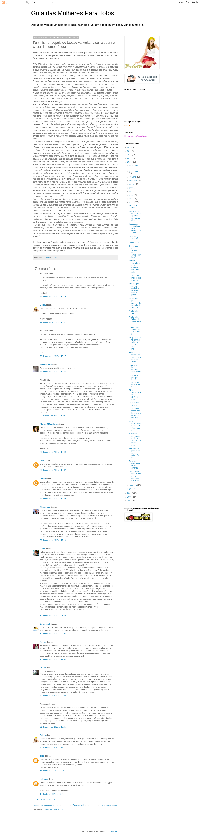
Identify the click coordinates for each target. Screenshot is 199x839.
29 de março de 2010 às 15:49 (53, 452)
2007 (129, 500)
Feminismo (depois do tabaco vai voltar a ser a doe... (135, 228)
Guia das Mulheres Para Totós (72, 13)
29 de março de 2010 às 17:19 (53, 540)
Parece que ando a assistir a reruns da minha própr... (134, 289)
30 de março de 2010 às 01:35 (53, 616)
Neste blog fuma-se (133, 237)
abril (131, 199)
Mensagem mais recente (44, 805)
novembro (133, 171)
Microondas (45, 507)
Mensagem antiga (109, 805)
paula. (42, 548)
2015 (129, 147)
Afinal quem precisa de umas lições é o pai (134, 453)
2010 (129, 162)
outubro (132, 177)
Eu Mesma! (45, 624)
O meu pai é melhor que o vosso (135, 277)
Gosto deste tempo (134, 404)
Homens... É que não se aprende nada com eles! (135, 216)
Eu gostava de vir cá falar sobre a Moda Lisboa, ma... (135, 343)
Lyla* (42, 460)
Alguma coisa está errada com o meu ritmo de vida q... (135, 357)
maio (131, 195)
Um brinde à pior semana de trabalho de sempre (135, 303)
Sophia (43, 478)
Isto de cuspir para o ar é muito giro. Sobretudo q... (135, 425)
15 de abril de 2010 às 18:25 (52, 794)
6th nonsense (46, 364)
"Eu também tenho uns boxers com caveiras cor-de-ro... (135, 413)
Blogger (114, 831)
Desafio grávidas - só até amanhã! (134, 464)
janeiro (132, 489)
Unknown (44, 779)
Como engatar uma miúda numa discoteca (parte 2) (135, 476)
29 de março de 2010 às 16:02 (53, 470)
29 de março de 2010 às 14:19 (53, 296)
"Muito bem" (134, 242)
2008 (129, 497)
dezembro (133, 165)
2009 (129, 493)
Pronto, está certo (134, 206)
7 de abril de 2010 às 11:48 (51, 748)
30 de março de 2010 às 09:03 (53, 634)
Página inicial (78, 805)
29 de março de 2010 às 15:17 (53, 356)
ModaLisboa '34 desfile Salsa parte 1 (135, 320)
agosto (132, 184)
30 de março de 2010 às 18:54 (53, 659)
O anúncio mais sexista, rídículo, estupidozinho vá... (135, 251)
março (132, 202)
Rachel (43, 642)
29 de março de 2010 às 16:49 (53, 499)
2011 (129, 158)
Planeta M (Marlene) (49, 424)
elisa (42, 756)
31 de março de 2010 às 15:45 (53, 727)
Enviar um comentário (46, 799)
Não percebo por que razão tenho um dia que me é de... (135, 381)
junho (132, 191)
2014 (129, 151)
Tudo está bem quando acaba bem (135, 368)
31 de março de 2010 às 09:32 (53, 696)
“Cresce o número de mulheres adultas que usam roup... (135, 439)
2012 (129, 155)
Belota (43, 305)
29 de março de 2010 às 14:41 (53, 322)
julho (131, 188)
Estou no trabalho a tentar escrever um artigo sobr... (134, 266)
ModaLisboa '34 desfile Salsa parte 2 (135, 330)
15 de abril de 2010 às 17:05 (52, 771)
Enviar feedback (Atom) (53, 809)
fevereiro (133, 485)
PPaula (43, 668)
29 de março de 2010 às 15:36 (53, 416)
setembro (133, 180)
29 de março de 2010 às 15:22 (53, 371)
